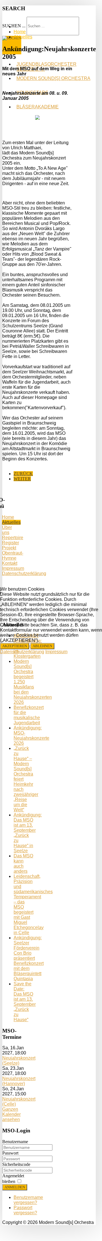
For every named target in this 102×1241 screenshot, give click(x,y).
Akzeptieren (14, 646)
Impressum (56, 651)
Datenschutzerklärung (22, 651)
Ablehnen (42, 646)
